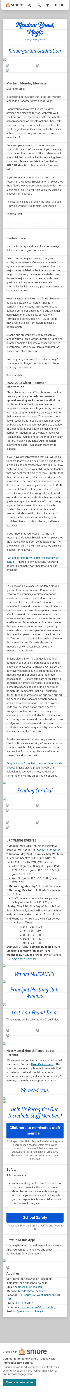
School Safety (35, 1217)
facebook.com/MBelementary (38, 1307)
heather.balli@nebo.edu (28, 1287)
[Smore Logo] (15, 5)
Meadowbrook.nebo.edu (32, 1291)
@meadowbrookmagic (30, 1311)
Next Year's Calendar (24, 959)
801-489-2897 (24, 1303)
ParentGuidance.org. (43, 1064)
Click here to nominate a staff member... (35, 1131)
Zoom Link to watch (48, 850)
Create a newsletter (19, 1382)
